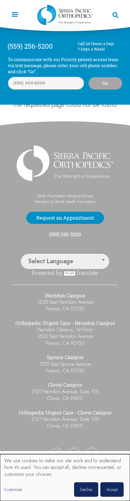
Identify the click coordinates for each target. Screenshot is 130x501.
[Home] (65, 15)
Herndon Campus (65, 295)
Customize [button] (13, 490)
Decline (86, 489)
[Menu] (14, 15)
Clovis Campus (65, 384)
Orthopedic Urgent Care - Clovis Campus (65, 412)
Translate (87, 273)
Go (105, 83)
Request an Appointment (65, 217)
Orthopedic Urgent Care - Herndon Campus (65, 323)
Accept (112, 489)
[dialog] (65, 477)
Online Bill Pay (29, 453)
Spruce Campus (65, 357)
